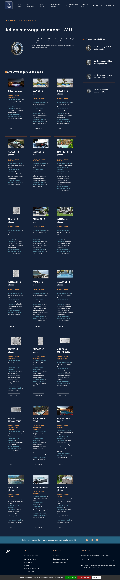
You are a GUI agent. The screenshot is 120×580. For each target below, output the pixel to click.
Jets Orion (13, 20)
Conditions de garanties (32, 568)
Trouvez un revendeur (31, 556)
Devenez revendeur (30, 559)
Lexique (26, 565)
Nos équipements (30, 5)
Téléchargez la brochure (60, 559)
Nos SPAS (19, 5)
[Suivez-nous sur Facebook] (87, 540)
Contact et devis (84, 5)
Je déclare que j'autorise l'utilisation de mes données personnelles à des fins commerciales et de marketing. (99, 566)
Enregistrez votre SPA (59, 562)
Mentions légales (29, 572)
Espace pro (56, 556)
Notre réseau (42, 5)
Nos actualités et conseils (56, 5)
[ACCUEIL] (6, 20)
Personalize (96, 577)
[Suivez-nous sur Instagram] (92, 540)
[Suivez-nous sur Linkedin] (97, 540)
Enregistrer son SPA (73, 5)
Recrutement (28, 562)
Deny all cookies (85, 577)
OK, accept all (71, 577)
